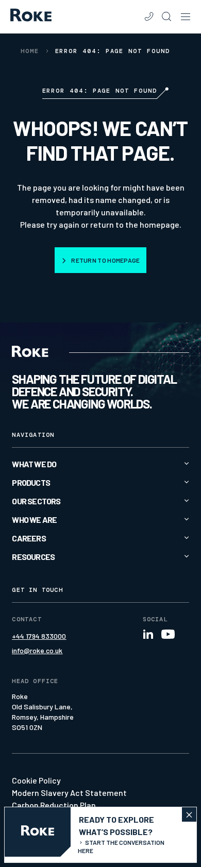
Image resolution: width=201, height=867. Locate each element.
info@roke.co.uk (37, 650)
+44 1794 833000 (39, 636)
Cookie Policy (36, 780)
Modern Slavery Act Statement (69, 792)
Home (30, 51)
